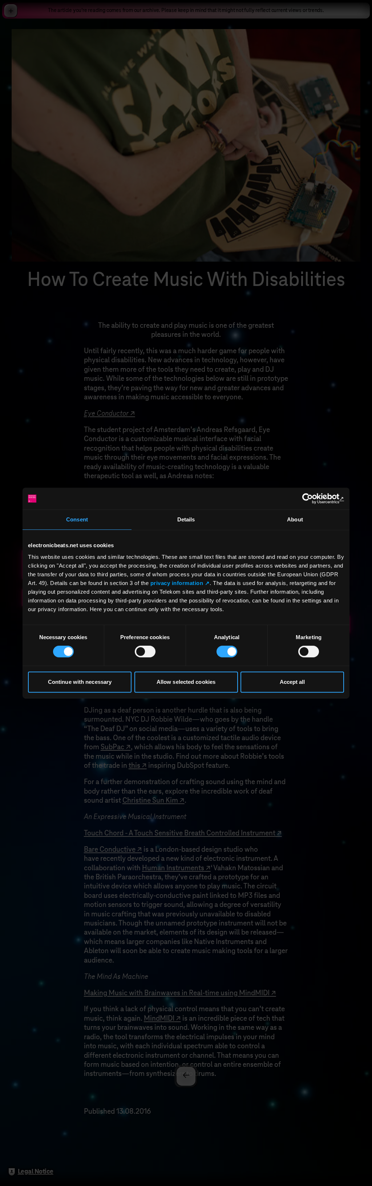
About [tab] (295, 519)
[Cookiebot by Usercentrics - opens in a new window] (312, 498)
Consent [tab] (77, 519)
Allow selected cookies (186, 682)
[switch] (145, 651)
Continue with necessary (80, 682)
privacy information (176, 583)
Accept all (292, 682)
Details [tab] (186, 519)
